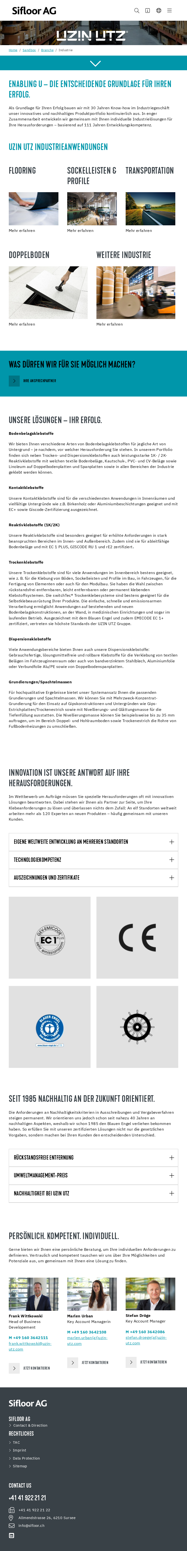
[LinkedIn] (12, 1536)
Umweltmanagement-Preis (41, 1176)
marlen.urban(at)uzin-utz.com (87, 1341)
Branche (47, 50)
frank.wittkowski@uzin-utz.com (30, 1347)
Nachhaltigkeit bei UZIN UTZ (41, 1194)
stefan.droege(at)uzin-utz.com (146, 1340)
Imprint (19, 1450)
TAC (16, 1442)
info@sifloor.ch (32, 1526)
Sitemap (20, 1466)
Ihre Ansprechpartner (39, 381)
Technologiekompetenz (37, 860)
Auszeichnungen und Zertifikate (46, 878)
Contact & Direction (30, 1425)
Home (13, 50)
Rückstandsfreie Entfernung (44, 1158)
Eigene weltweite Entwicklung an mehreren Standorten (71, 842)
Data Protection (26, 1458)
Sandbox (29, 50)
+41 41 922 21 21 (27, 1498)
